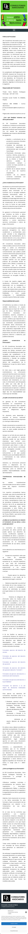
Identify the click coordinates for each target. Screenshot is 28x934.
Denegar (14, 927)
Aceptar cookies (14, 923)
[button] (26, 912)
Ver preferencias (14, 930)
